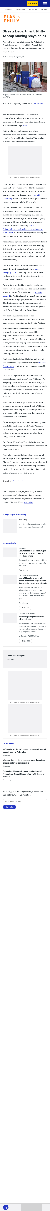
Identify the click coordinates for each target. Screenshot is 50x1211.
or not (25, 125)
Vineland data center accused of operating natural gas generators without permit (24, 761)
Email (22, 480)
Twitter (18, 480)
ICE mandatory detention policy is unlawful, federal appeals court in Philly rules (24, 750)
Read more (10, 660)
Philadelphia (33, 10)
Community (8, 10)
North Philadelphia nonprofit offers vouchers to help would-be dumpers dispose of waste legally (33, 581)
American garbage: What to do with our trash (31, 617)
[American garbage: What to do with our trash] (10, 621)
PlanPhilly (38, 103)
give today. (28, 502)
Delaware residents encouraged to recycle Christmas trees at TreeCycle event (32, 553)
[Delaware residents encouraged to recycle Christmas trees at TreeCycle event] (10, 553)
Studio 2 (22, 614)
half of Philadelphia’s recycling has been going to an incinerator (23, 229)
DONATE (33, 3)
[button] (5, 1207)
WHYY (9, 3)
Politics (44, 10)
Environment (20, 10)
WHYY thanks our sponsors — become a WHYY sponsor (25, 177)
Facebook (13, 480)
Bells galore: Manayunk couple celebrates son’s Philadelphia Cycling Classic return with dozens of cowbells (24, 774)
